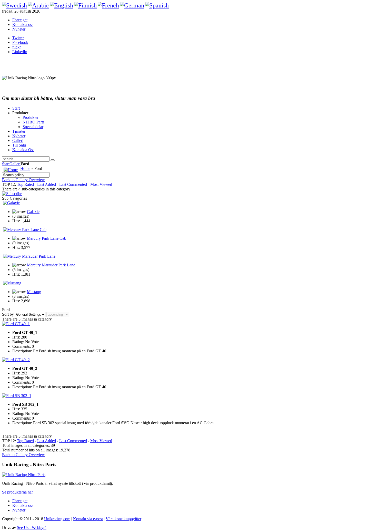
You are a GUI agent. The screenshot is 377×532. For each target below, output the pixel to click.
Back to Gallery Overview (23, 180)
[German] (132, 5)
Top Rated (25, 184)
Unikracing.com (57, 519)
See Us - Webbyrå (31, 527)
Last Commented (73, 184)
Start (5, 164)
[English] (61, 5)
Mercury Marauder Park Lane (51, 265)
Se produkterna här (17, 492)
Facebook (20, 42)
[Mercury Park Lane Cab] (24, 229)
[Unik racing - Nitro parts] (23, 474)
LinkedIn (19, 52)
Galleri (15, 164)
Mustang (34, 291)
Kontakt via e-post (88, 519)
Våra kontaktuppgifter (123, 519)
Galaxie (33, 211)
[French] (108, 5)
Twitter (18, 38)
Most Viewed (101, 184)
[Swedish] (14, 5)
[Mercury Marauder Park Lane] (29, 256)
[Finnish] (85, 5)
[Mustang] (12, 283)
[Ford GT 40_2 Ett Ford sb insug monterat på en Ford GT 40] (16, 359)
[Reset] (53, 160)
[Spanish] (157, 5)
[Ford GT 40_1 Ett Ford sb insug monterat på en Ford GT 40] (16, 324)
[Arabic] (38, 5)
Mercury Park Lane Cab (46, 238)
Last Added (46, 184)
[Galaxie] (11, 203)
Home (25, 168)
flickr (16, 47)
